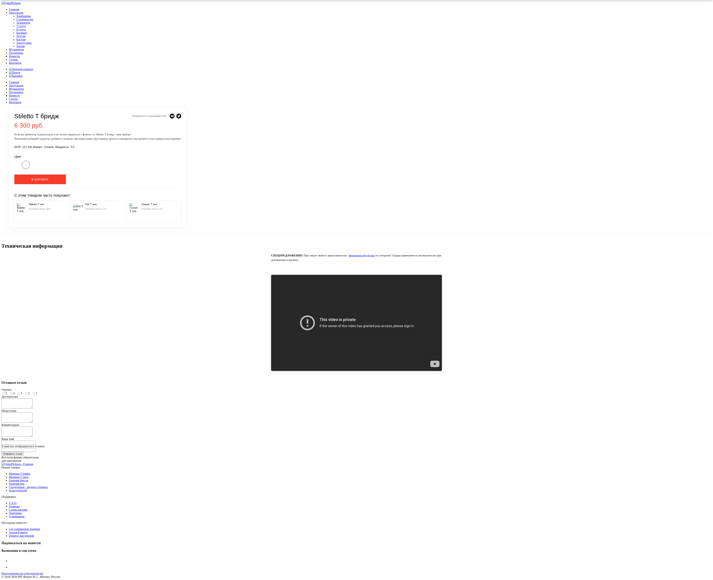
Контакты (15, 62)
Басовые (21, 32)
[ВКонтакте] (172, 116)
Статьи (13, 59)
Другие (21, 36)
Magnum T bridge (19, 473)
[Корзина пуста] (15, 75)
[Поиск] (14, 72)
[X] (178, 116)
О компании (17, 516)
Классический (18, 490)
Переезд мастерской (21, 535)
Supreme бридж (18, 480)
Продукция (16, 12)
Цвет (17, 156)
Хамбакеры (23, 16)
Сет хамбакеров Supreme (24, 529)
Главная (14, 9)
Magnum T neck (18, 477)
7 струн (21, 26)
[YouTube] (11, 567)
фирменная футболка (362, 255)
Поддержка (16, 52)
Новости (14, 56)
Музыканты (16, 49)
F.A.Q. (13, 503)
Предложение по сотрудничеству (22, 573)
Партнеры (15, 513)
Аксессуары (24, 42)
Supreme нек (17, 483)
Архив (20, 46)
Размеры (14, 506)
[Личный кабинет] (21, 69)
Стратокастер (24, 19)
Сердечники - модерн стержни (28, 487)
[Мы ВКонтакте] (11, 560)
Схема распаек (18, 509)
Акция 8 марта (18, 532)
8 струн (21, 29)
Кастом (21, 39)
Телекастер (23, 22)
